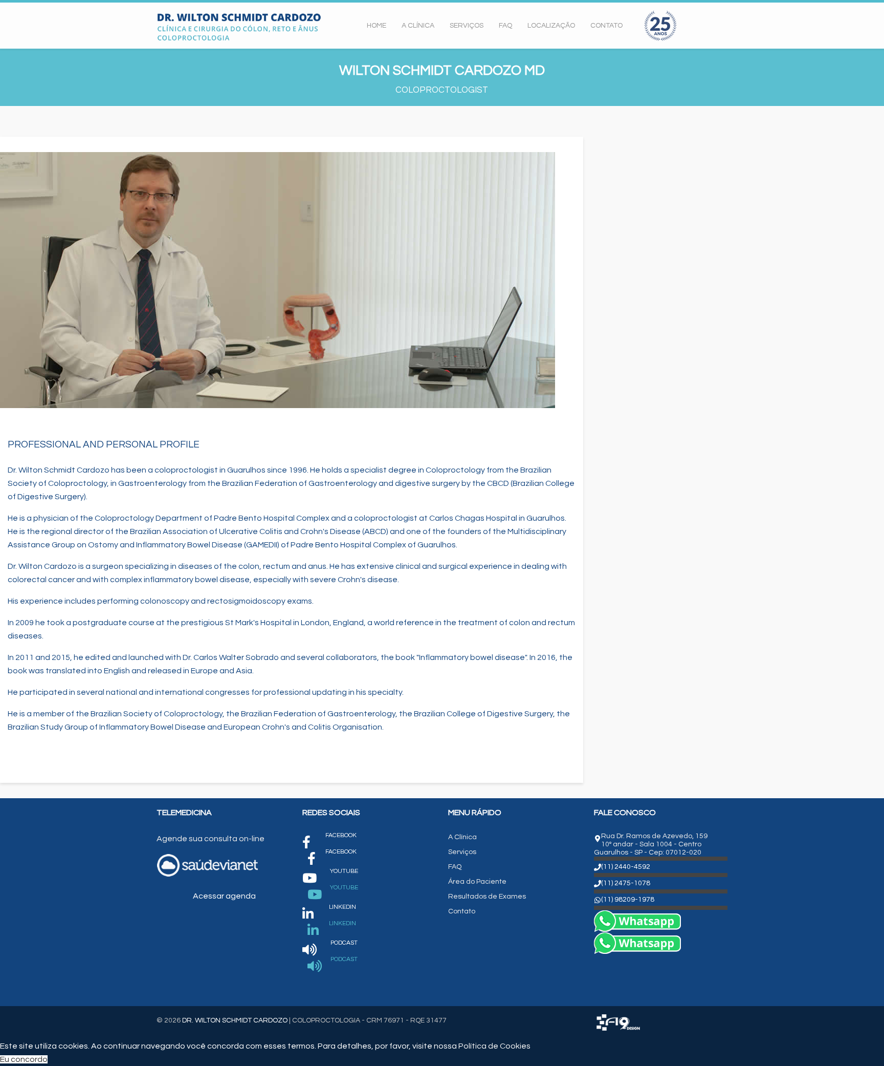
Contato (606, 25)
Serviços (466, 25)
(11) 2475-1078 (625, 883)
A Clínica (418, 25)
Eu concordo (24, 1059)
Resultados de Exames (487, 896)
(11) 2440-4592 (625, 866)
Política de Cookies (494, 1046)
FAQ (505, 25)
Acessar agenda (223, 896)
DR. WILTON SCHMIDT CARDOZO (235, 1020)
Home (376, 25)
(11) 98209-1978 (627, 899)
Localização (551, 25)
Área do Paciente (477, 881)
